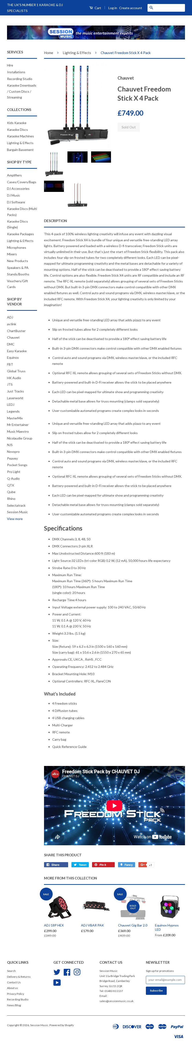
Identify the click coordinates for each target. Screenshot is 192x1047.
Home (48, 53)
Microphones (16, 247)
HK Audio (14, 378)
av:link (11, 324)
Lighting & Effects (20, 143)
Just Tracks (15, 391)
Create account (130, 8)
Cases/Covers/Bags (21, 182)
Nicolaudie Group (19, 438)
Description (55, 221)
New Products (17, 261)
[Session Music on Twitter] (56, 971)
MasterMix (15, 418)
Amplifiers (14, 175)
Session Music (17, 512)
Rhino (11, 499)
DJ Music (13, 195)
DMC (11, 344)
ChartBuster (16, 331)
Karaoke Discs (17, 130)
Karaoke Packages (20, 234)
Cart (97, 8)
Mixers (12, 254)
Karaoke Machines (20, 136)
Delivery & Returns (19, 976)
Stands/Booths (18, 274)
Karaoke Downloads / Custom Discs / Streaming (21, 91)
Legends (13, 411)
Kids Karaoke (16, 123)
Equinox (13, 357)
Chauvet (13, 337)
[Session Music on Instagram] (77, 971)
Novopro (13, 452)
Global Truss (16, 371)
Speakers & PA (18, 268)
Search (11, 971)
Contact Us (14, 982)
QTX (10, 485)
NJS (10, 445)
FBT (10, 364)
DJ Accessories (18, 188)
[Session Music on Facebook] (66, 971)
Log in (112, 8)
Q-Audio (13, 478)
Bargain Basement (20, 150)
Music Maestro (18, 431)
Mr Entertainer (18, 425)
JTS (10, 384)
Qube (11, 492)
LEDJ (10, 404)
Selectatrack (16, 505)
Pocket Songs (17, 465)
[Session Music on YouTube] (57, 982)
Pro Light (13, 472)
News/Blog (14, 1005)
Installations (16, 72)
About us (12, 988)
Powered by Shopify (61, 1025)
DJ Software (16, 202)
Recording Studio (19, 79)
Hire (10, 65)
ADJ (10, 317)
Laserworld (15, 398)
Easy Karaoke (17, 351)
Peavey (12, 458)
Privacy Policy (15, 994)
